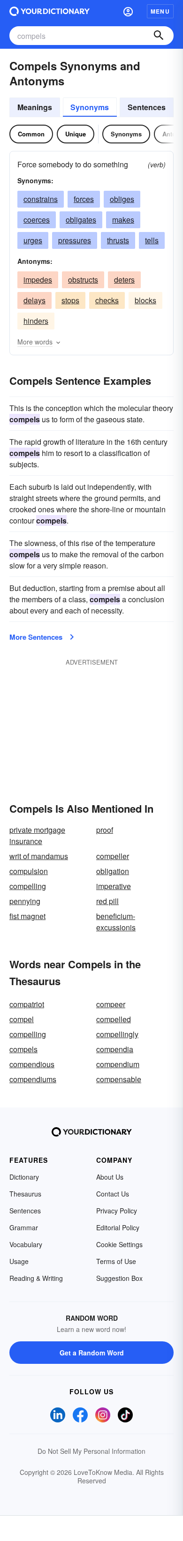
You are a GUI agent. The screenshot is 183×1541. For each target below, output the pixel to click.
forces (84, 199)
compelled (113, 1019)
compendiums (32, 1079)
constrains (40, 199)
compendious (31, 1064)
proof (104, 829)
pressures (74, 240)
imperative (113, 886)
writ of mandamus (38, 856)
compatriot (26, 1004)
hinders (35, 320)
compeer (110, 1004)
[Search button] (159, 35)
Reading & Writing (36, 1278)
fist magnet (27, 916)
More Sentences (35, 637)
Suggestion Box (119, 1278)
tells (152, 240)
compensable (118, 1079)
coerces (36, 219)
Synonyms (89, 107)
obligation (112, 871)
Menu (160, 11)
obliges (122, 199)
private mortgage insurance (37, 835)
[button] (128, 11)
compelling (27, 886)
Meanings (34, 107)
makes (123, 219)
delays (34, 300)
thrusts (118, 240)
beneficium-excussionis (116, 922)
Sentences (147, 107)
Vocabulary (25, 1244)
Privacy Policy (116, 1210)
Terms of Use (116, 1261)
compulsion (28, 871)
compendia (114, 1049)
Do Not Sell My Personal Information (91, 1451)
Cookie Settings (119, 1244)
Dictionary (24, 1177)
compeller (112, 856)
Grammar (23, 1227)
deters (124, 279)
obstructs (83, 279)
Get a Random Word (92, 1352)
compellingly (117, 1034)
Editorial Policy (117, 1227)
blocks (145, 300)
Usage (19, 1261)
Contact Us (112, 1193)
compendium (117, 1064)
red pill (107, 901)
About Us (109, 1177)
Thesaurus (25, 1193)
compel (21, 1019)
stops (70, 300)
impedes (37, 279)
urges (32, 240)
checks (107, 300)
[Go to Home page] (49, 11)
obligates (81, 219)
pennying (24, 901)
